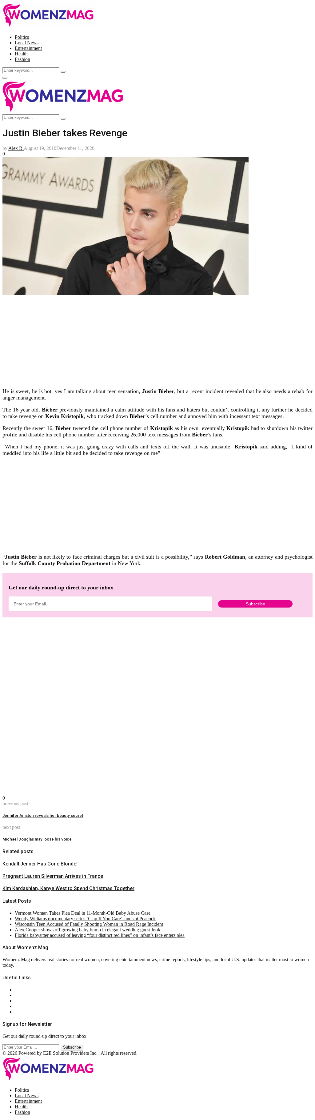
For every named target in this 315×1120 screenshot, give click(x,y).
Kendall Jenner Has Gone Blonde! (40, 864)
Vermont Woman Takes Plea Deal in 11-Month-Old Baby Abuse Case (82, 913)
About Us (24, 989)
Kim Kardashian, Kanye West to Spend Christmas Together (68, 888)
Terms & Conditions (34, 1006)
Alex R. (16, 148)
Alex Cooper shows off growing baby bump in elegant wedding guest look (87, 929)
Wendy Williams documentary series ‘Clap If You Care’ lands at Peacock (85, 918)
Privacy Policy (29, 1000)
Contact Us (26, 995)
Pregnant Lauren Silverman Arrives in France (52, 876)
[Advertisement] (157, 339)
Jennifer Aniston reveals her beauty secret (42, 815)
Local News (26, 42)
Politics (22, 37)
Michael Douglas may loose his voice (37, 839)
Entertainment (28, 48)
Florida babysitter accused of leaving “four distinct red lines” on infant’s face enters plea (100, 935)
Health (21, 53)
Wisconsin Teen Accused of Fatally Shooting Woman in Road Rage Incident (89, 924)
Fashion (22, 59)
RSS (19, 1011)
